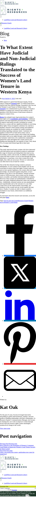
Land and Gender (13, 200)
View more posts (5, 428)
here (7, 197)
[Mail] (20, 396)
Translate (14, 490)
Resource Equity (23, 200)
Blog (5, 40)
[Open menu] (1, 16)
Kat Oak (4, 98)
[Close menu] (1, 25)
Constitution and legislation (19, 119)
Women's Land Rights (10, 202)
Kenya (2, 117)
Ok (27, 495)
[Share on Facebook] (20, 255)
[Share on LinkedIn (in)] (20, 320)
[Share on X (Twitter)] (20, 288)
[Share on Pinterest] (20, 364)
